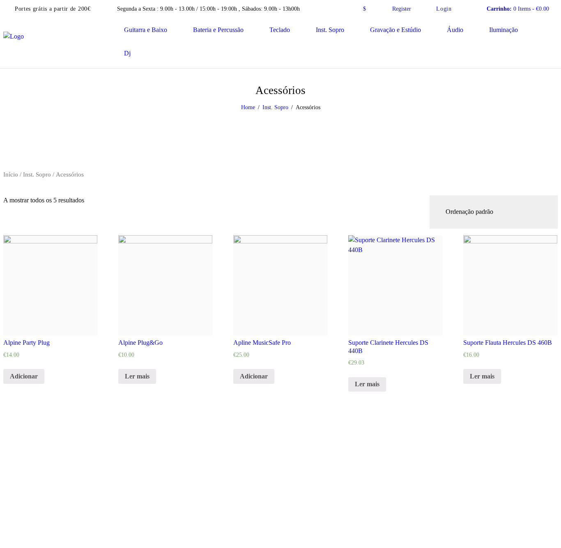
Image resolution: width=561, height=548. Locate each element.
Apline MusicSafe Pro (262, 342)
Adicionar (24, 376)
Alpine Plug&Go (140, 342)
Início (10, 174)
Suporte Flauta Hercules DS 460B (507, 342)
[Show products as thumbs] (7, 190)
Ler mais (137, 376)
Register (401, 9)
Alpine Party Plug (26, 342)
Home (248, 107)
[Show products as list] (16, 190)
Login (443, 9)
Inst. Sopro (275, 107)
